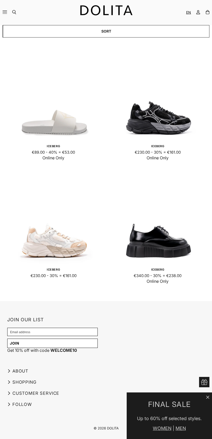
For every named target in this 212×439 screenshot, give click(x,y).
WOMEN (162, 428)
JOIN (14, 343)
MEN (181, 428)
